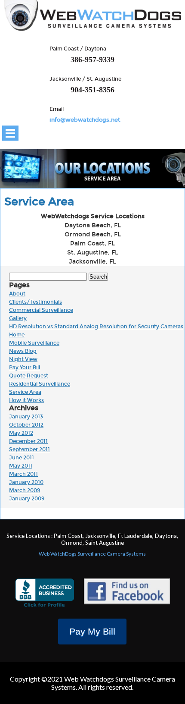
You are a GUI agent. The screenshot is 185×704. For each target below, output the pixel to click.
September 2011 (29, 449)
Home (17, 335)
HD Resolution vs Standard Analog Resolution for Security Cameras (96, 327)
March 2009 (24, 490)
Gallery (18, 318)
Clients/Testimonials (35, 302)
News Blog (23, 351)
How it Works (26, 400)
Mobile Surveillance (34, 343)
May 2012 (21, 433)
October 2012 (26, 425)
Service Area (25, 392)
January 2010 (26, 482)
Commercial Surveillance (41, 310)
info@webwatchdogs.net (84, 119)
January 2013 (26, 417)
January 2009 (26, 499)
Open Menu (10, 133)
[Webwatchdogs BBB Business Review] (44, 594)
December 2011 (28, 441)
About (17, 294)
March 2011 (23, 474)
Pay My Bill (92, 631)
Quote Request (28, 376)
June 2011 (21, 458)
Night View (23, 359)
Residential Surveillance (39, 384)
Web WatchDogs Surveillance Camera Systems (92, 553)
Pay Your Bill (24, 368)
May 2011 (20, 466)
